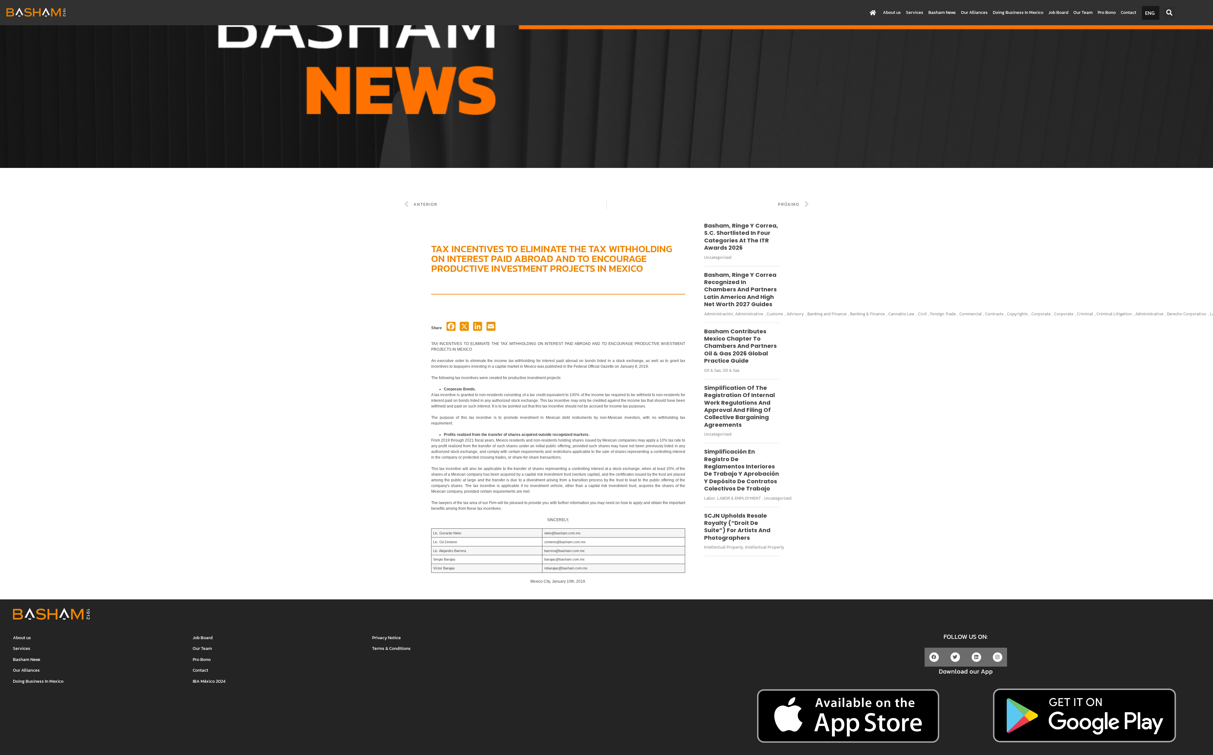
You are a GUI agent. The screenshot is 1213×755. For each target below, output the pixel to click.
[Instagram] (997, 657)
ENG (1150, 13)
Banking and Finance (827, 314)
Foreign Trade (943, 314)
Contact (1128, 12)
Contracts (994, 314)
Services (914, 12)
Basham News (942, 12)
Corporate (1041, 314)
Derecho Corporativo (1186, 314)
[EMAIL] (491, 328)
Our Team (1083, 12)
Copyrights (1017, 314)
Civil (922, 314)
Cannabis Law (901, 314)
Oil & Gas (712, 370)
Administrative (749, 314)
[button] (1169, 13)
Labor (709, 498)
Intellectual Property (723, 547)
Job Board (1058, 12)
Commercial (970, 314)
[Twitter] (955, 657)
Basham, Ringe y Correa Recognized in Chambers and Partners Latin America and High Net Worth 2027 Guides (740, 289)
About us (892, 12)
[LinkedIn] (477, 328)
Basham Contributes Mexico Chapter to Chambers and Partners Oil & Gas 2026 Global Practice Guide (740, 346)
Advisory (795, 314)
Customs (775, 314)
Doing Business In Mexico (1018, 12)
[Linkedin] (976, 657)
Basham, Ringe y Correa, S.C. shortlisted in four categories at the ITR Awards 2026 (741, 237)
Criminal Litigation (1114, 314)
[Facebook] (451, 328)
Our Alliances (974, 12)
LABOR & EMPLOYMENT (739, 498)
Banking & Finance (867, 314)
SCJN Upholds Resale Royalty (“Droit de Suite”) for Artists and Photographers (737, 527)
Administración (718, 314)
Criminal (1085, 314)
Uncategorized (718, 257)
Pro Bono (1107, 12)
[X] (464, 328)
